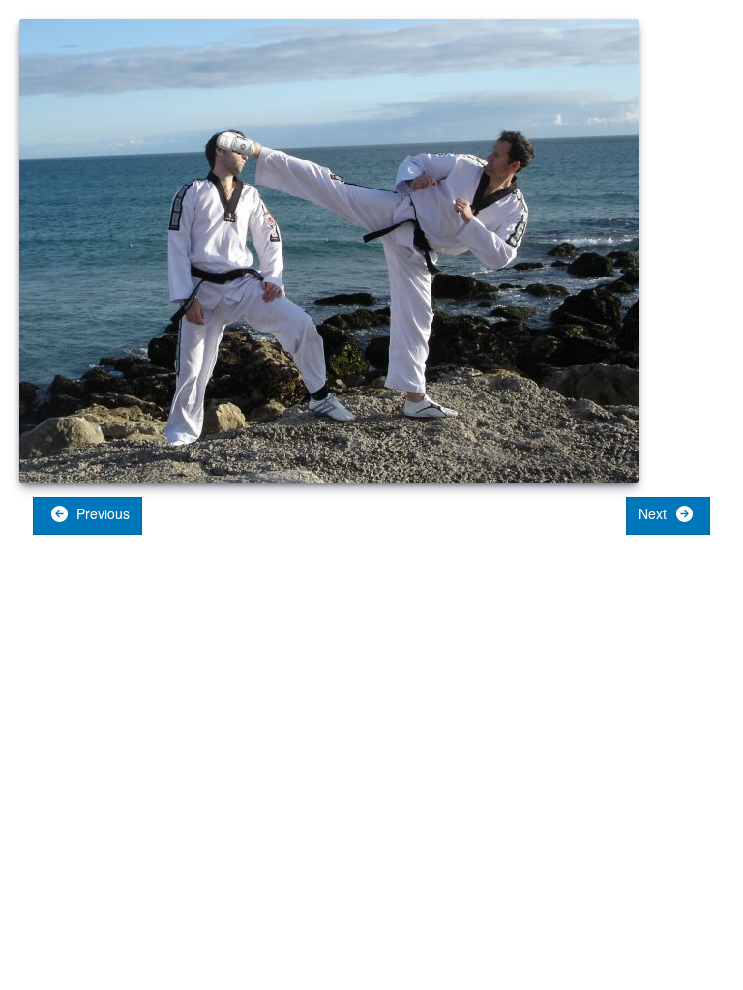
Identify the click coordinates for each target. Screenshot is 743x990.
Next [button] (654, 513)
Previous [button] (101, 513)
